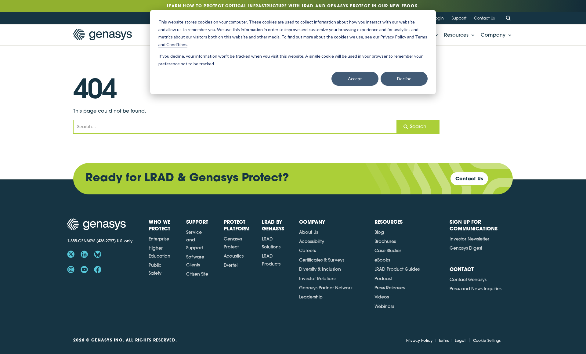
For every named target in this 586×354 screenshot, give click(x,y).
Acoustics (234, 256)
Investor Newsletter (469, 239)
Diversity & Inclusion (320, 269)
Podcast (383, 278)
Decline (404, 78)
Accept (355, 78)
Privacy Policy (419, 340)
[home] (102, 35)
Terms (444, 340)
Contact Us (484, 18)
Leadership (311, 297)
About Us (308, 232)
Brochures (385, 241)
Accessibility (311, 241)
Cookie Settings (487, 340)
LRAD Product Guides (397, 269)
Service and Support (194, 240)
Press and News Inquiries (475, 288)
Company (493, 35)
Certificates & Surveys (321, 260)
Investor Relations (317, 278)
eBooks (382, 260)
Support (459, 18)
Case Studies (387, 250)
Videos (381, 297)
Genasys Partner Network (326, 288)
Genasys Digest (466, 248)
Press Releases (389, 288)
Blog (379, 232)
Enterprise (159, 239)
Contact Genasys (468, 279)
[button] (457, 34)
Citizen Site (197, 274)
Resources (456, 35)
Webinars (384, 306)
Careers (307, 250)
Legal (460, 340)
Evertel (230, 265)
